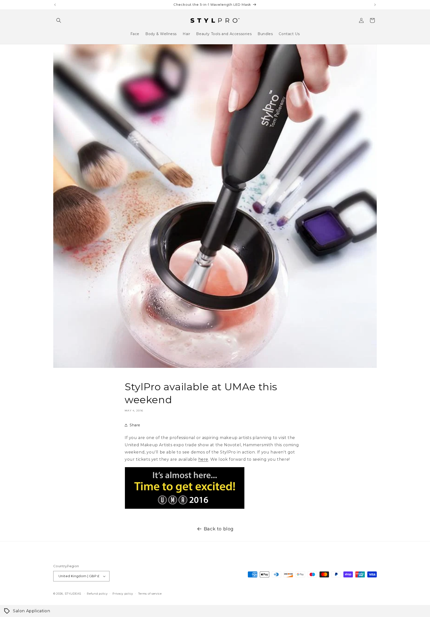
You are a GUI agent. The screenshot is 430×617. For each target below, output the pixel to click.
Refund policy (97, 593)
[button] (58, 20)
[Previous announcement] (55, 4)
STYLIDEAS (73, 593)
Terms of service (150, 593)
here (203, 459)
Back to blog (219, 529)
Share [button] (135, 425)
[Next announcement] (375, 4)
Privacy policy (122, 593)
